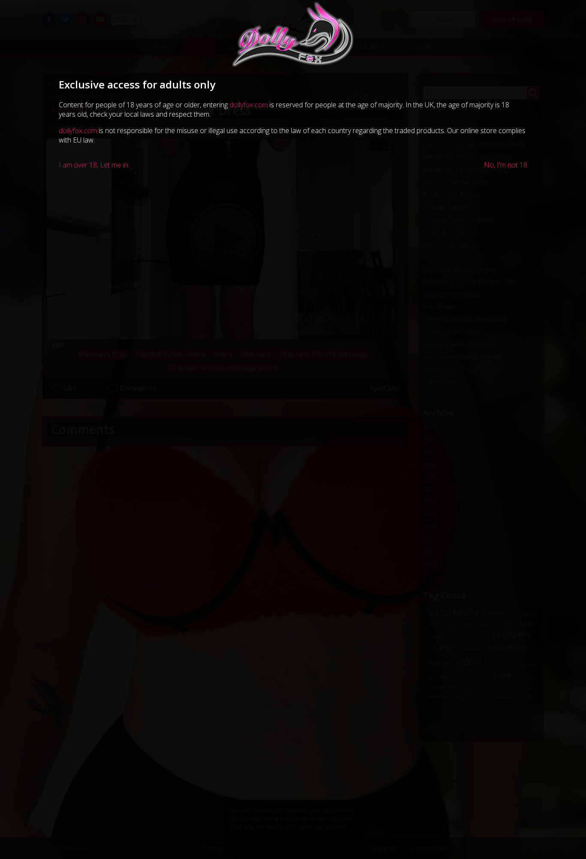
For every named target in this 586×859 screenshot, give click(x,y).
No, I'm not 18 (505, 165)
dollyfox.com (249, 104)
